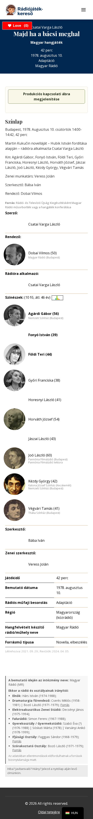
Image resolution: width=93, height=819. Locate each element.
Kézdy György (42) (42, 481)
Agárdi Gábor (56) (43, 313)
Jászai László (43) (42, 438)
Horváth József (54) (43, 419)
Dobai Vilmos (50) (42, 253)
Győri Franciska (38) (44, 380)
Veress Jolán (38, 564)
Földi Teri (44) (40, 354)
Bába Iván (36, 540)
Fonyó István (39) (43, 334)
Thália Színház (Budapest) (44, 512)
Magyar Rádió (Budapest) (44, 257)
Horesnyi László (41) (44, 399)
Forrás (64, 705)
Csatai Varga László (44, 224)
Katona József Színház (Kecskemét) (49, 485)
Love (20, 25)
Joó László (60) (40, 455)
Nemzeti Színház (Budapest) (45, 318)
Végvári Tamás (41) (43, 508)
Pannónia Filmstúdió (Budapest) (47, 459)
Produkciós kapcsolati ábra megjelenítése (46, 97)
